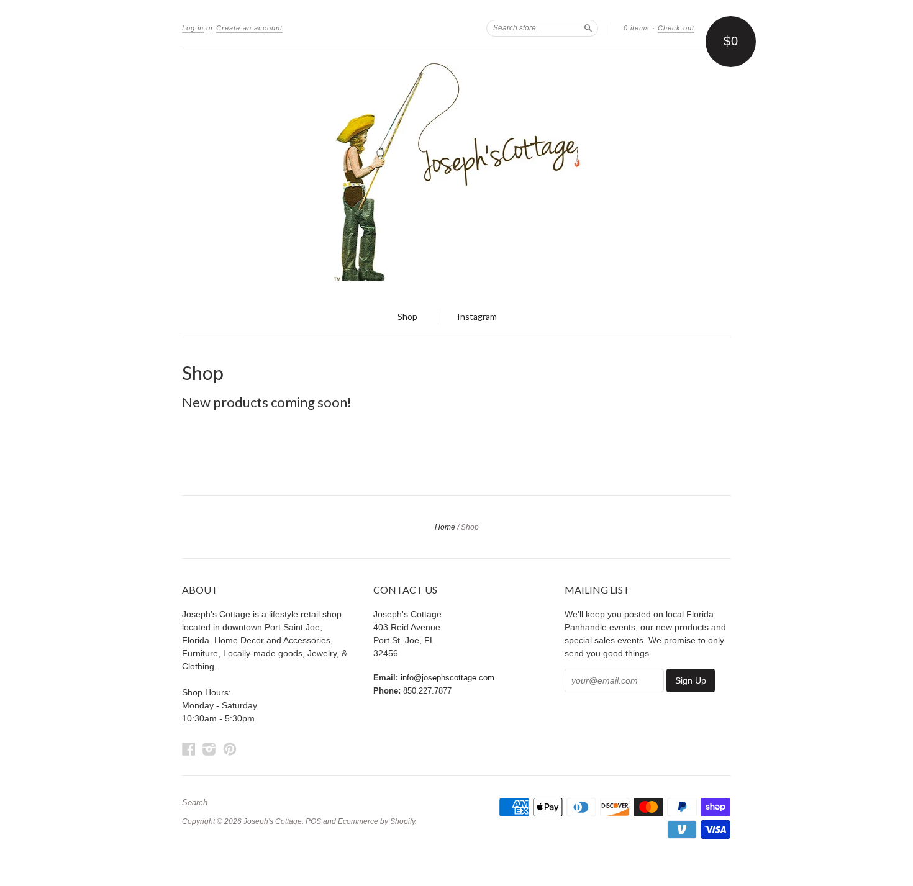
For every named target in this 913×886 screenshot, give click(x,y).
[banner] (456, 172)
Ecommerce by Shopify (376, 821)
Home (445, 527)
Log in (193, 28)
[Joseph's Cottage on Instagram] (209, 749)
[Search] (588, 28)
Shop (407, 316)
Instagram (477, 316)
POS (313, 821)
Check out (676, 28)
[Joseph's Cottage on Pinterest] (230, 749)
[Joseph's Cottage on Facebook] (189, 749)
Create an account (249, 28)
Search (194, 802)
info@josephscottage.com (447, 677)
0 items (637, 28)
